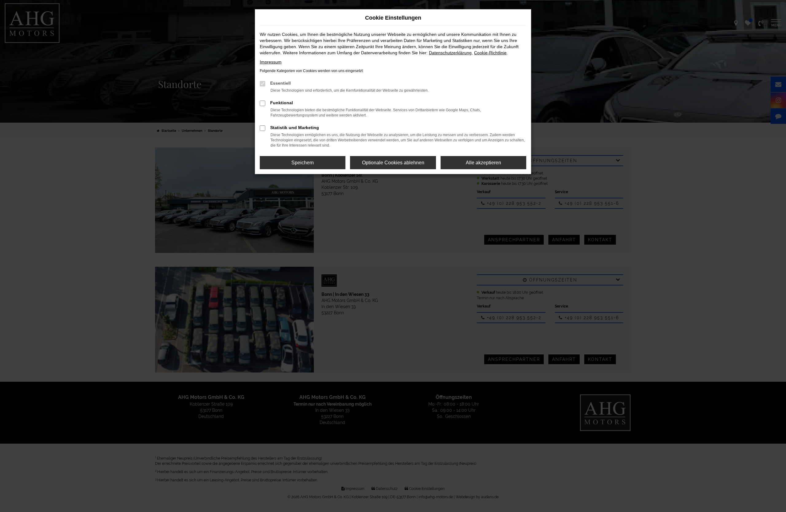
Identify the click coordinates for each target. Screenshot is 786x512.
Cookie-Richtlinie (490, 52)
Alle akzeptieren (483, 162)
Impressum (271, 61)
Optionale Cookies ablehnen (393, 162)
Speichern (302, 162)
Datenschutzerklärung (450, 52)
